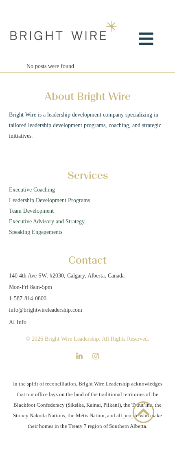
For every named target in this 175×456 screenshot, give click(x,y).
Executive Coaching (32, 190)
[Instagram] (95, 356)
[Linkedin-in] (79, 356)
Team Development (31, 211)
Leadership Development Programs (49, 200)
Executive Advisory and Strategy (47, 221)
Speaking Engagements (36, 232)
